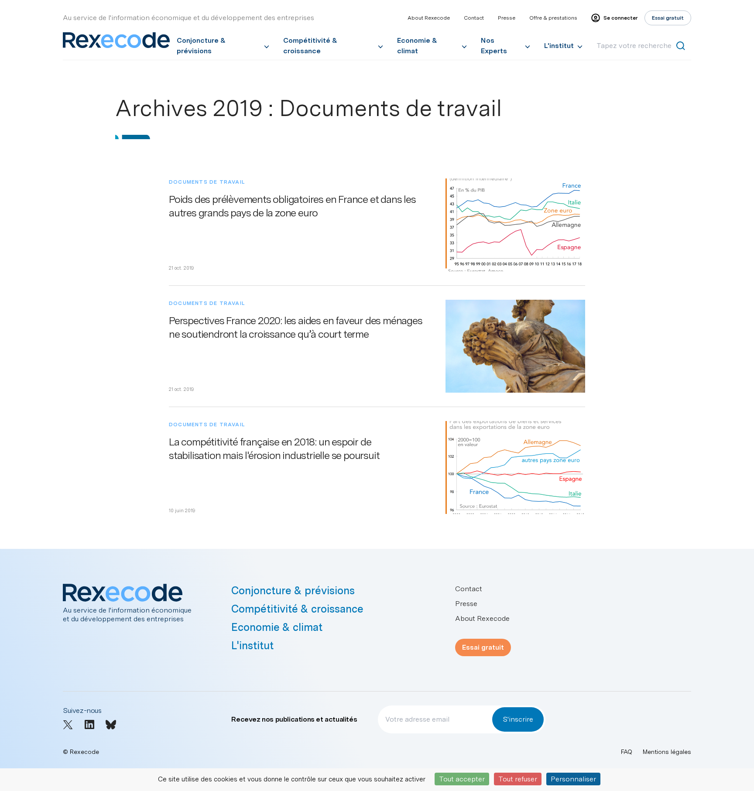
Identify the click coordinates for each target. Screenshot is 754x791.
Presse (506, 18)
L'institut (559, 45)
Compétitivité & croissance (310, 45)
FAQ (626, 751)
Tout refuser (517, 779)
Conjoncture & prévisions (201, 45)
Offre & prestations (553, 18)
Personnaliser (573, 779)
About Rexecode (429, 18)
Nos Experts (494, 45)
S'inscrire (518, 719)
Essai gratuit (483, 647)
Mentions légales (667, 751)
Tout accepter (462, 779)
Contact (474, 18)
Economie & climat (417, 45)
